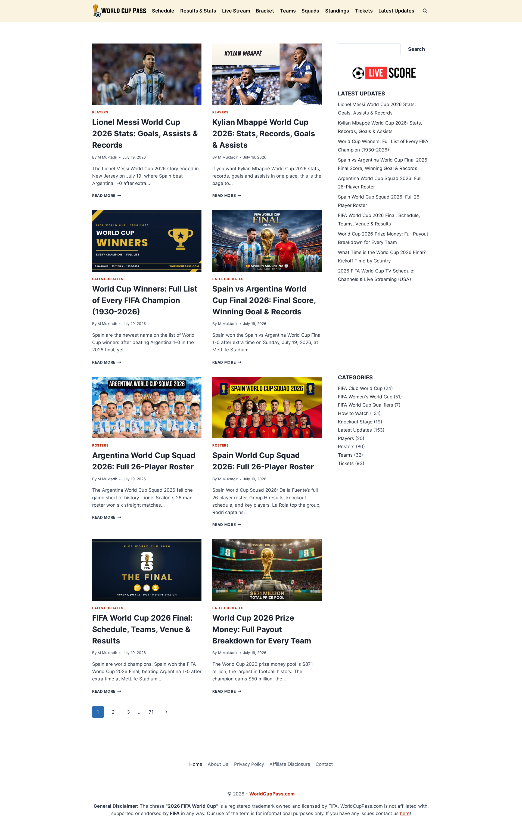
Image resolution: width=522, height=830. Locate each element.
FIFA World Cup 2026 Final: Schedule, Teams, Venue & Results (142, 629)
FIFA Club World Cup (360, 388)
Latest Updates (396, 11)
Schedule (163, 11)
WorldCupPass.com (272, 794)
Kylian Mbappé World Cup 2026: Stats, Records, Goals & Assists (263, 133)
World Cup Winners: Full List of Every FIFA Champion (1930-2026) (144, 300)
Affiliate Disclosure (289, 764)
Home (195, 764)
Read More (106, 195)
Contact (324, 764)
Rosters (100, 445)
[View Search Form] (425, 11)
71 (151, 712)
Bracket (265, 11)
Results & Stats (198, 11)
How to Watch (353, 413)
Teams (288, 11)
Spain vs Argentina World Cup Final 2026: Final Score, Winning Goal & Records (264, 300)
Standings (337, 11)
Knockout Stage (355, 422)
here (405, 813)
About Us (218, 764)
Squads (310, 11)
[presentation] (146, 74)
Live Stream (236, 11)
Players (100, 112)
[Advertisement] (384, 328)
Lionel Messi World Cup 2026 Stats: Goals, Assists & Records (145, 133)
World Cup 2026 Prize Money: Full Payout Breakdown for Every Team (261, 629)
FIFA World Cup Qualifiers (365, 405)
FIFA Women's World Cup (365, 396)
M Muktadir (107, 157)
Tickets (364, 11)
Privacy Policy (249, 764)
